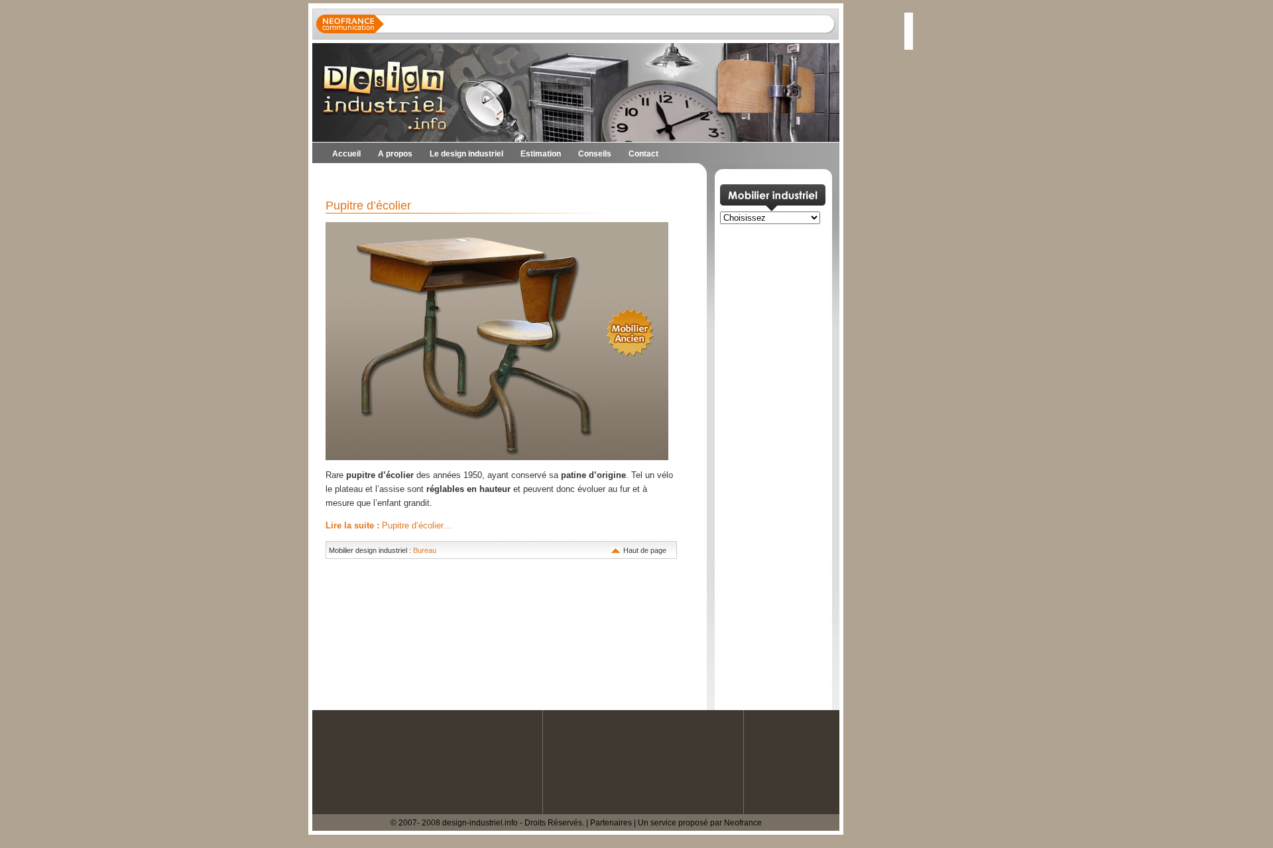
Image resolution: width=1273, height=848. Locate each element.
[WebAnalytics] (26, 841)
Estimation (540, 153)
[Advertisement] (467, 179)
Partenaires (611, 822)
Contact (643, 153)
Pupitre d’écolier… (389, 525)
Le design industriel (466, 153)
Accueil (346, 153)
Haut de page (644, 550)
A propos (395, 153)
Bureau (424, 550)
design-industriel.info (480, 822)
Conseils (594, 153)
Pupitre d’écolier (368, 205)
